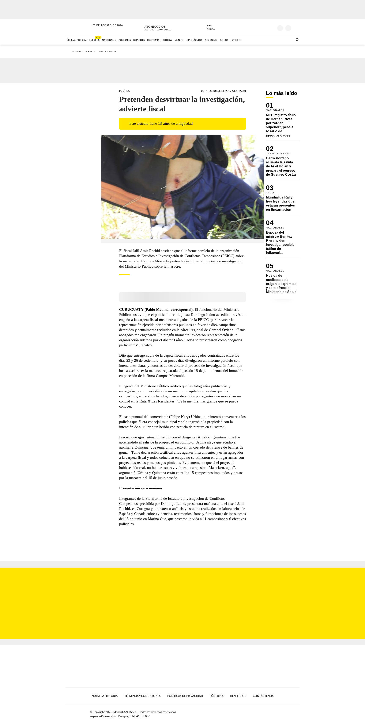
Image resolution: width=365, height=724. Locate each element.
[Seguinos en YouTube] (265, 27)
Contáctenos (263, 696)
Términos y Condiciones (142, 696)
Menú (296, 27)
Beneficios (238, 696)
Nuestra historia (105, 696)
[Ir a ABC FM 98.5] (284, 39)
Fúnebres (216, 696)
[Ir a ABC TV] (256, 39)
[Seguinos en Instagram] (271, 27)
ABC (78, 27)
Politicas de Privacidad (185, 696)
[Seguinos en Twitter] (258, 27)
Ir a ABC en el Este (103, 29)
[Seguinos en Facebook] (252, 27)
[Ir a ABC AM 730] (267, 39)
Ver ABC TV (165, 27)
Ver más (283, 121)
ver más (208, 27)
